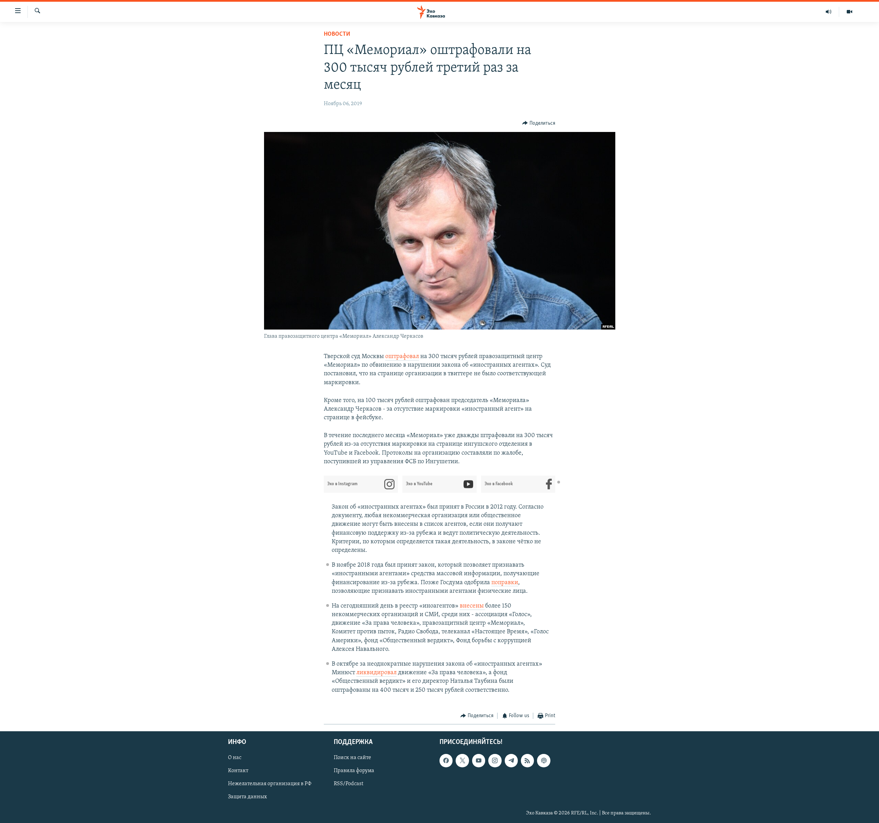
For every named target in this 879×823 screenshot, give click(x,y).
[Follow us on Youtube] (478, 760)
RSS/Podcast (348, 784)
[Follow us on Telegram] (511, 760)
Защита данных (247, 797)
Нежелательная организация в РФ (269, 784)
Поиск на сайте (352, 758)
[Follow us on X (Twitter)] (462, 760)
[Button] (538, 123)
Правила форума (354, 771)
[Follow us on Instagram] (494, 760)
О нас (234, 758)
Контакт (238, 771)
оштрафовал (402, 357)
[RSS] (527, 760)
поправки (504, 583)
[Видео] (849, 11)
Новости (337, 34)
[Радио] (828, 11)
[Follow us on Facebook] (446, 760)
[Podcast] (543, 760)
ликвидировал (376, 673)
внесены (472, 606)
